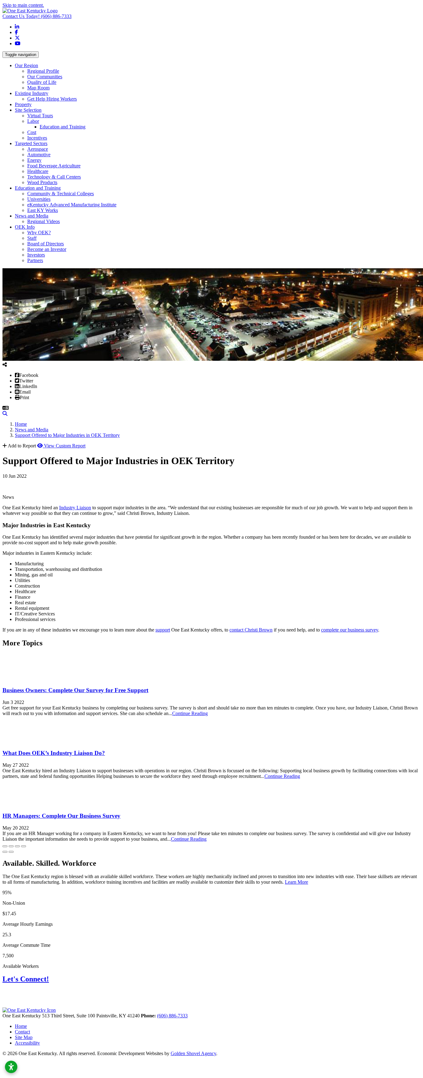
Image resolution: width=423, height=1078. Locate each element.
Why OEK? (39, 232)
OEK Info (25, 227)
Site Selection (28, 110)
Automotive (38, 154)
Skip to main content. (23, 5)
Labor (33, 121)
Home (21, 1026)
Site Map (24, 1037)
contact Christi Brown (251, 629)
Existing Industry (31, 93)
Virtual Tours (40, 115)
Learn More (296, 882)
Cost (31, 132)
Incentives (37, 137)
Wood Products (42, 182)
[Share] (11, 846)
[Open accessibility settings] (11, 1067)
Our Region (26, 65)
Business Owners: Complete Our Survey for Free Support (75, 690)
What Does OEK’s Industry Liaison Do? (53, 753)
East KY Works (42, 210)
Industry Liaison (75, 507)
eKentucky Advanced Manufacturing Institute (71, 204)
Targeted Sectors (31, 143)
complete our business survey (349, 629)
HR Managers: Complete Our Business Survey (61, 816)
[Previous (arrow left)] (4, 852)
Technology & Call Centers (54, 176)
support (162, 629)
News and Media (31, 215)
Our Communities (44, 76)
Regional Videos (43, 221)
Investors (36, 254)
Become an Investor (46, 249)
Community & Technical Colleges (60, 193)
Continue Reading (190, 713)
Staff (32, 238)
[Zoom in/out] (23, 846)
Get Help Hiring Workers (52, 98)
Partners (35, 260)
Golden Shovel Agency (193, 1053)
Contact (22, 1031)
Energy (34, 160)
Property (23, 104)
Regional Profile (43, 71)
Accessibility (27, 1043)
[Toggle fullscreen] (17, 846)
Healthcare (37, 171)
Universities (38, 199)
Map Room (38, 87)
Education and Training (62, 126)
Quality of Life (41, 82)
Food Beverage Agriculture (54, 165)
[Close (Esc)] (4, 846)
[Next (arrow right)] (11, 852)
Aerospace (37, 149)
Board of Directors (45, 243)
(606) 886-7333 (37, 16)
